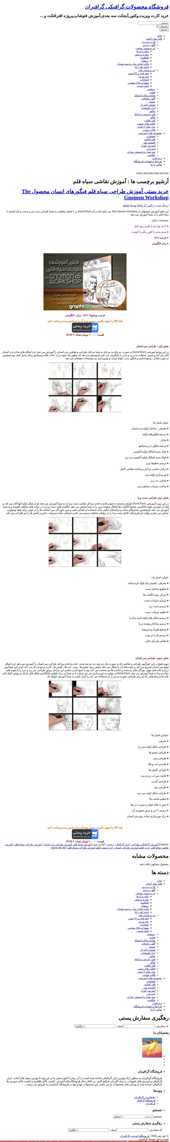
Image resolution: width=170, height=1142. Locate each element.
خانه (159, 35)
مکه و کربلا (142, 51)
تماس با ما (156, 164)
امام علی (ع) (142, 67)
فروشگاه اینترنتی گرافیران (134, 1136)
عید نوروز (143, 76)
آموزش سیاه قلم (82, 844)
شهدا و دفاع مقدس (138, 82)
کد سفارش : (162, 1026)
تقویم (152, 92)
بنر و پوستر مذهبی (145, 48)
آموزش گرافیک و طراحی (144, 844)
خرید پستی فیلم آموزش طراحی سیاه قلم (90, 847)
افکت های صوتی (146, 123)
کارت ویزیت (148, 42)
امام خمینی (142, 86)
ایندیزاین (150, 148)
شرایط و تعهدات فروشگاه (148, 161)
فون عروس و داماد (144, 114)
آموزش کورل (148, 145)
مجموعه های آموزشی (150, 133)
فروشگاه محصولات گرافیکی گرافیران (127, 7)
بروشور (151, 89)
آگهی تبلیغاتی (148, 98)
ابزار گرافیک (122, 844)
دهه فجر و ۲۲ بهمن (138, 73)
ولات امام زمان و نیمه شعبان (133, 64)
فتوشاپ (150, 136)
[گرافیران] (152, 1056)
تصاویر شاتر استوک (144, 95)
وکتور (152, 111)
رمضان (145, 60)
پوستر (152, 101)
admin (126, 205)
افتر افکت (149, 120)
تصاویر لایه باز (147, 104)
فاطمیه (145, 57)
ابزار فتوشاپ (148, 108)
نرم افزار (157, 158)
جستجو (158, 1116)
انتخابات (144, 79)
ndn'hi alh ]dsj (58, 847)
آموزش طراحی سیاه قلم (28, 844)
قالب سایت (149, 130)
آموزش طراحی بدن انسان (57, 844)
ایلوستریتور (149, 142)
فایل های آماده (154, 38)
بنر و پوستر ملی (146, 70)
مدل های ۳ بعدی (146, 126)
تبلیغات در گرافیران (144, 1097)
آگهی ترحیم (149, 45)
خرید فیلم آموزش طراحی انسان (132, 847)
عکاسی (151, 155)
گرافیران (150, 1103)
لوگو (153, 117)
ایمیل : (119, 1026)
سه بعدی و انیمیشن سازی (141, 152)
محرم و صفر (142, 54)
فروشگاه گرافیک (146, 1100)
